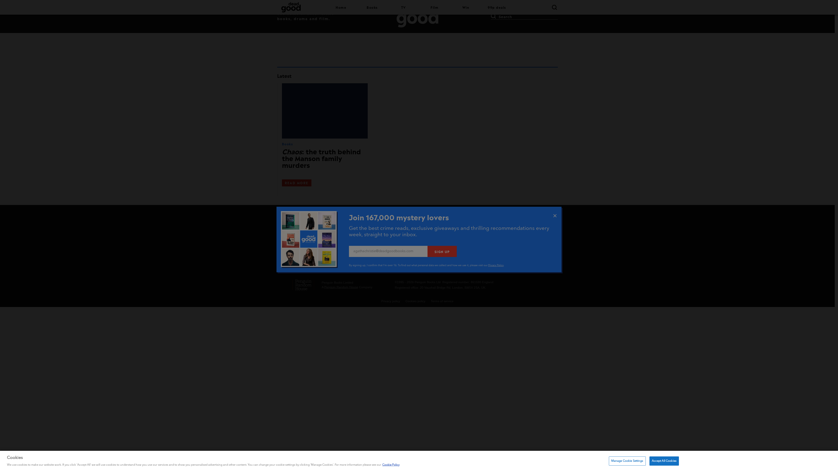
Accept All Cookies (664, 461)
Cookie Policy (391, 464)
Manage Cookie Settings (627, 461)
